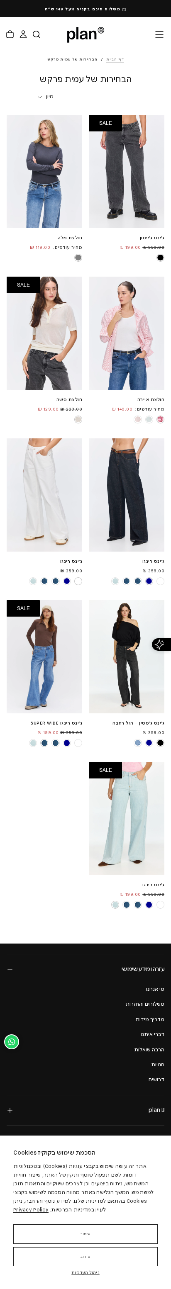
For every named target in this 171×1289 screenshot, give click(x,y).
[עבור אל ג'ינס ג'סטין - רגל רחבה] (126, 656)
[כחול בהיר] (115, 581)
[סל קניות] (10, 34)
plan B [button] (156, 1110)
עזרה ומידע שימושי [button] (143, 969)
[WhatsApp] (11, 1041)
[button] (159, 34)
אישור (85, 1234)
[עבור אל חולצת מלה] (44, 171)
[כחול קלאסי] (138, 581)
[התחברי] (23, 34)
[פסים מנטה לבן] (149, 419)
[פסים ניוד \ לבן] (138, 419)
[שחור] (160, 257)
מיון (50, 96)
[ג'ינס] (138, 743)
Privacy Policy (31, 1210)
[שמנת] (78, 419)
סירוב (85, 1257)
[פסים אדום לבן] (160, 419)
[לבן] (160, 581)
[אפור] (78, 257)
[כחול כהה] (149, 581)
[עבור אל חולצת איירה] (126, 333)
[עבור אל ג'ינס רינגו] (126, 495)
